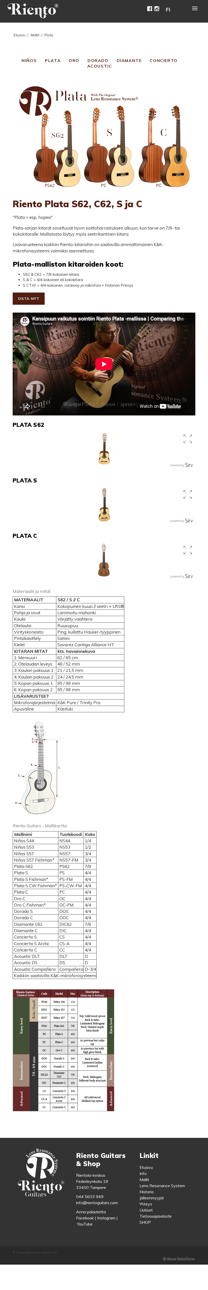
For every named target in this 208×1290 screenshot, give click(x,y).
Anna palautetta (91, 1211)
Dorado (98, 60)
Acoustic (99, 66)
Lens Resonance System (162, 1185)
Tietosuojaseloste (156, 1216)
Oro (74, 60)
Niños (29, 60)
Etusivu (19, 35)
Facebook (85, 1217)
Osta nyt (28, 298)
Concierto (163, 60)
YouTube (85, 1224)
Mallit (35, 35)
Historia (146, 1191)
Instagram (106, 1217)
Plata (53, 60)
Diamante (129, 60)
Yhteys (146, 1203)
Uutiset (146, 1210)
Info (143, 1173)
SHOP (145, 1222)
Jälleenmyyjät (152, 1197)
